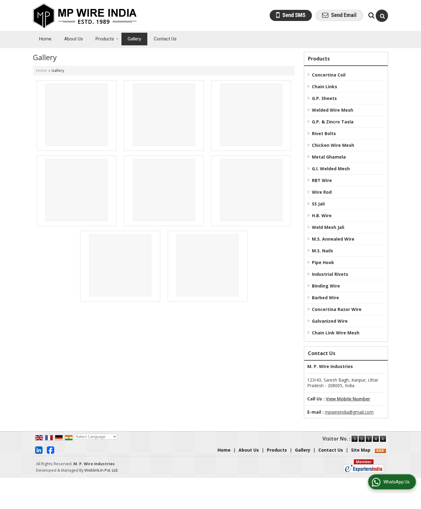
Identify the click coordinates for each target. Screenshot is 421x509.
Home (45, 39)
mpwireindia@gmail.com (349, 412)
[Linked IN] (39, 450)
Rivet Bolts (324, 133)
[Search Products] (370, 15)
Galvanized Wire (330, 321)
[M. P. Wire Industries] (85, 15)
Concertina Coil (328, 75)
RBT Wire (322, 180)
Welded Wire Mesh (332, 110)
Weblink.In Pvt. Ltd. (101, 470)
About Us (73, 39)
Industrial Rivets (330, 274)
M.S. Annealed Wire (333, 239)
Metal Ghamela (329, 157)
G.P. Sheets (324, 98)
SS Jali (318, 204)
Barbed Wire (325, 297)
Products (105, 39)
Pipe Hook (323, 262)
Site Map (360, 450)
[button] (348, 399)
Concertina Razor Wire (337, 309)
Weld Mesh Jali (328, 227)
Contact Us (165, 39)
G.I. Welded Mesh (331, 169)
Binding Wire (326, 286)
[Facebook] (50, 450)
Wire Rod (322, 192)
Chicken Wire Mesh (333, 145)
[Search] (382, 16)
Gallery (134, 39)
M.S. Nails (322, 251)
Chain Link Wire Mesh (335, 333)
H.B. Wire (322, 215)
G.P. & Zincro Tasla (333, 122)
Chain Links (324, 86)
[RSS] (380, 450)
